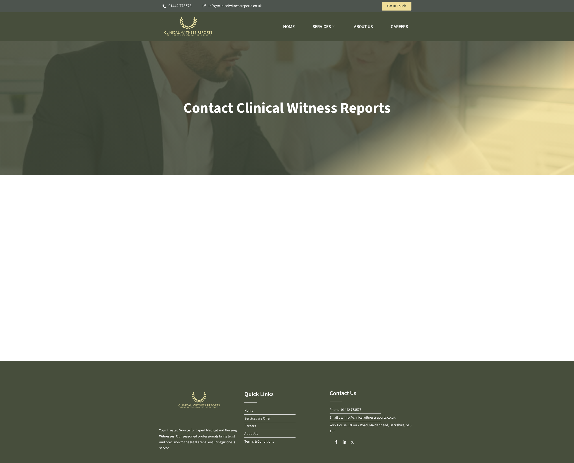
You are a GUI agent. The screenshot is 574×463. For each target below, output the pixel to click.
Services (322, 26)
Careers (399, 26)
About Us (363, 26)
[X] (352, 442)
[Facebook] (336, 442)
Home (289, 26)
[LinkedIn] (344, 442)
